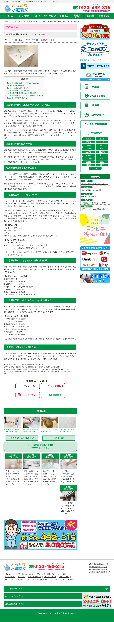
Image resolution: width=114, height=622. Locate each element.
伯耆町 (102, 162)
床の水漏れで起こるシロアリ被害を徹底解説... (67, 430)
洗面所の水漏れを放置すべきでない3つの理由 (22, 83)
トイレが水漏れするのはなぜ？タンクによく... (49, 430)
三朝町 (88, 152)
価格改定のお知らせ (88, 196)
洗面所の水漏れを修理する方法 (17, 88)
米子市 (102, 139)
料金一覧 (21, 577)
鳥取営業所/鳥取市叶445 (99, 564)
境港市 (88, 142)
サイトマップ (44, 579)
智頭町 (88, 149)
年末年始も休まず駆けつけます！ (93, 203)
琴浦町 (88, 155)
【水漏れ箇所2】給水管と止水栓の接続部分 (21, 93)
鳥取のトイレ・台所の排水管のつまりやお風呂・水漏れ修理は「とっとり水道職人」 (36, 574)
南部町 (88, 162)
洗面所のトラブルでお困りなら (17, 98)
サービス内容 (10, 577)
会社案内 (19, 579)
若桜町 (102, 145)
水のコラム (41, 21)
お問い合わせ (31, 579)
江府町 (95, 168)
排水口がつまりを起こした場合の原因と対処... (31, 430)
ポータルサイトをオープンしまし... (94, 184)
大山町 (102, 158)
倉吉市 (102, 142)
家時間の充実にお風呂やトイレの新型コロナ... (12, 430)
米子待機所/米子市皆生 (98, 567)
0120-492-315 (59, 438)
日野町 (102, 165)
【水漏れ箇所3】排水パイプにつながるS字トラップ (24, 95)
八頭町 (102, 149)
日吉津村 (89, 158)
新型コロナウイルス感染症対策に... (94, 209)
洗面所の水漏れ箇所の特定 (15, 85)
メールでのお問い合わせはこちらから (22, 438)
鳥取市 (88, 139)
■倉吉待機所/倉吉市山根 (98, 569)
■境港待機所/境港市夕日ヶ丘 (99, 572)
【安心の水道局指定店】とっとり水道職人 (19, 21)
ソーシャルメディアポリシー (63, 579)
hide (26, 79)
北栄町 (102, 155)
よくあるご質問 (50, 577)
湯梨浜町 (102, 152)
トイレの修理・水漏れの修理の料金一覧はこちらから (40, 446)
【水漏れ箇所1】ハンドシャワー (17, 90)
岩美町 (88, 145)
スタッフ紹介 (64, 577)
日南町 (88, 165)
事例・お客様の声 (34, 577)
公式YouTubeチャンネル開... (91, 190)
